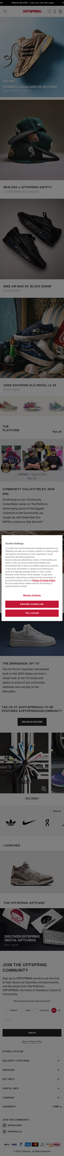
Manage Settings (32, 595)
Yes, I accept (32, 613)
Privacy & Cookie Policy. (43, 580)
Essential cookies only (32, 604)
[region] (32, 578)
